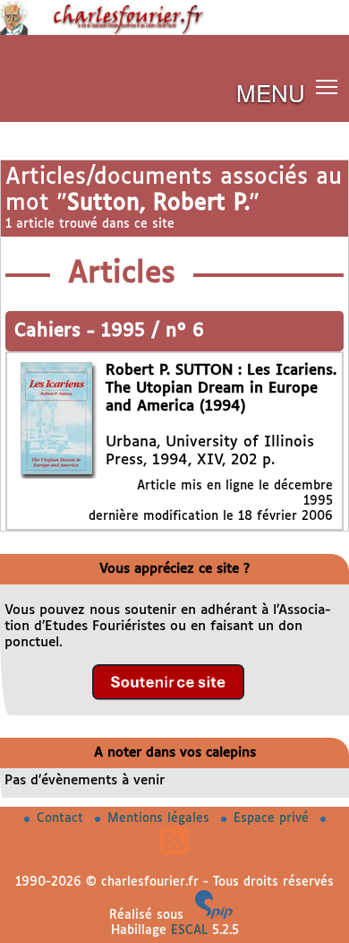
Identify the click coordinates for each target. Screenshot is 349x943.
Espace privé (273, 818)
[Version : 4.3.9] (214, 915)
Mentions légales (160, 818)
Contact (62, 818)
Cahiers (50, 331)
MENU (270, 91)
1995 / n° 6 (152, 331)
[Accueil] (174, 31)
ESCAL (189, 930)
